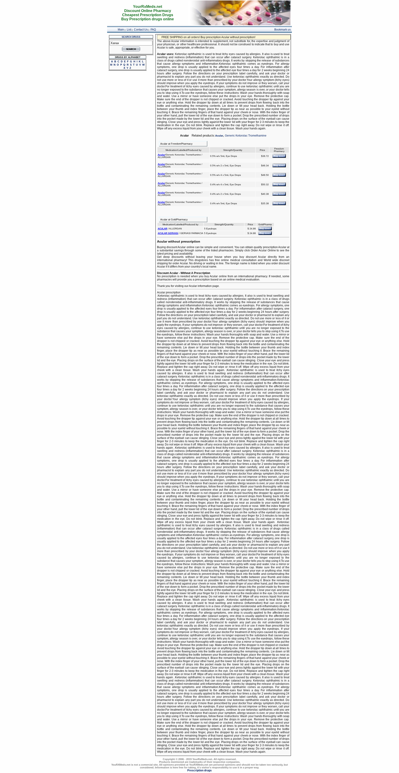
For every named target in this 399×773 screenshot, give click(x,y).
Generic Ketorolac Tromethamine (245, 135)
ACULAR (162, 228)
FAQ (153, 29)
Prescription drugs (199, 770)
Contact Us (141, 29)
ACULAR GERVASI (168, 233)
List (129, 29)
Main (121, 29)
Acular (219, 135)
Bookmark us (282, 29)
